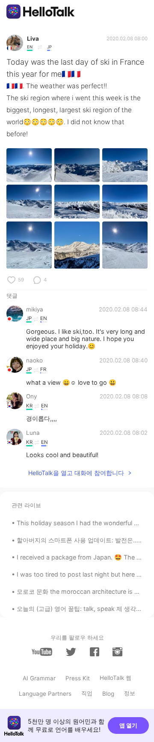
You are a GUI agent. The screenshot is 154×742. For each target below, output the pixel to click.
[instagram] (117, 651)
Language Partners (45, 693)
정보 (129, 693)
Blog (108, 693)
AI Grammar (39, 678)
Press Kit (77, 678)
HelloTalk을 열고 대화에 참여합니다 (76, 472)
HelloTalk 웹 (115, 677)
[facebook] (94, 651)
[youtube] (42, 652)
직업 (86, 693)
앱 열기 (128, 725)
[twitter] (71, 652)
